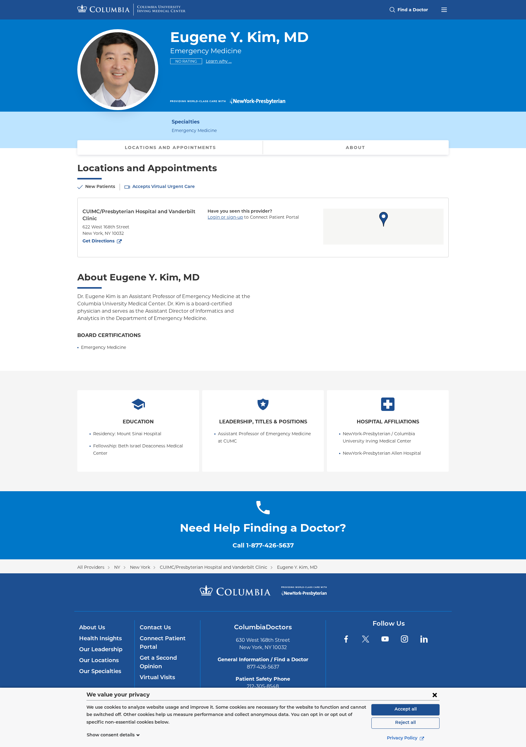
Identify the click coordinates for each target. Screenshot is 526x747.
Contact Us (155, 628)
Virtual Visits (157, 678)
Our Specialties (100, 672)
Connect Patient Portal (163, 643)
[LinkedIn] (424, 639)
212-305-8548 (263, 686)
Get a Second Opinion (158, 663)
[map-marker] (383, 219)
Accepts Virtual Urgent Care (163, 187)
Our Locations (99, 661)
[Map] (383, 227)
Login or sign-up (225, 217)
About (355, 147)
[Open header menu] (444, 9)
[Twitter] (365, 639)
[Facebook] (346, 639)
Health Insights (100, 639)
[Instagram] (404, 639)
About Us (92, 628)
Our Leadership (100, 650)
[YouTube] (385, 639)
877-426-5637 (263, 667)
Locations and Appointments (170, 147)
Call (263, 545)
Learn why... (219, 61)
